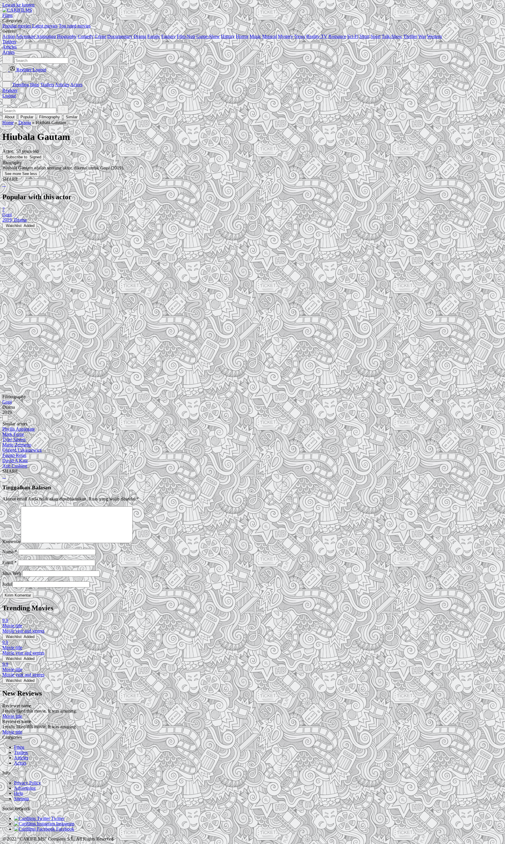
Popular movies (16, 25)
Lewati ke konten (18, 4)
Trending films (25, 84)
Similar (71, 117)
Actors (76, 84)
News (299, 36)
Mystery (285, 36)
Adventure (25, 36)
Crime (100, 36)
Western (434, 36)
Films (19, 747)
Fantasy (168, 36)
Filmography (49, 117)
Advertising (25, 788)
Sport (376, 36)
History (228, 36)
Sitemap (21, 798)
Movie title (12, 716)
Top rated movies (75, 25)
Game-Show (208, 36)
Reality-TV (316, 36)
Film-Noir (186, 36)
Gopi (7, 401)
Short (364, 36)
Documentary (119, 36)
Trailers (47, 84)
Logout (9, 95)
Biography (67, 36)
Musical (269, 36)
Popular (26, 117)
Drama (140, 36)
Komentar (11, 541)
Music (255, 36)
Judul (7, 584)
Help (18, 793)
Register (10, 90)
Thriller (410, 36)
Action (8, 36)
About (10, 117)
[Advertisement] (177, 270)
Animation (46, 36)
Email (9, 562)
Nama (9, 551)
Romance (337, 36)
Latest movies (45, 25)
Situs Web (11, 573)
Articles (62, 84)
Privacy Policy (27, 782)
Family (153, 36)
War (422, 36)
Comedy (86, 36)
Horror (242, 36)
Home (8, 122)
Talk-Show (392, 36)
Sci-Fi (352, 36)
